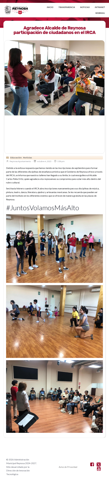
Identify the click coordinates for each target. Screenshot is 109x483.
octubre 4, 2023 (44, 161)
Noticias (85, 7)
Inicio (50, 7)
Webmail (100, 13)
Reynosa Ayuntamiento (20, 161)
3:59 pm (61, 161)
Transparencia (66, 7)
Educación (16, 157)
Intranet (100, 7)
